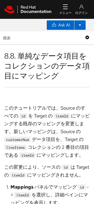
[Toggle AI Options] (80, 25)
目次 (7, 37)
